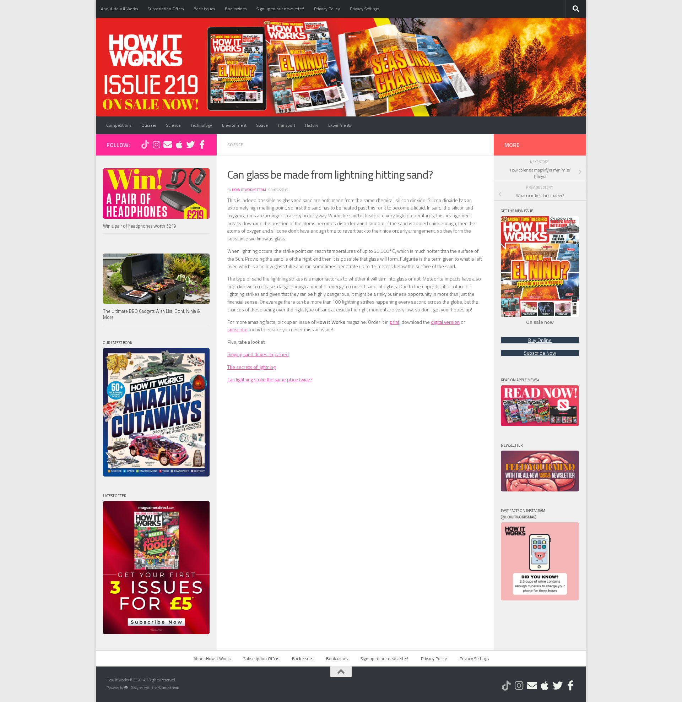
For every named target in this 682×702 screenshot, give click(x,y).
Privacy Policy (327, 8)
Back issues (204, 8)
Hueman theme (168, 687)
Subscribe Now (540, 353)
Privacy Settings (364, 8)
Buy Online (540, 340)
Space (261, 125)
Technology (201, 125)
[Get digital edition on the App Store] (179, 144)
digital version (445, 322)
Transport (286, 125)
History (311, 125)
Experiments (339, 125)
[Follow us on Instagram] (156, 144)
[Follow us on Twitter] (190, 144)
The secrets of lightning (251, 367)
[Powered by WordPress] (126, 688)
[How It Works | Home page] (145, 49)
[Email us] (167, 144)
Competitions (118, 125)
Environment (234, 125)
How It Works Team (249, 189)
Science (173, 125)
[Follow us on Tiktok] (145, 144)
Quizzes (148, 125)
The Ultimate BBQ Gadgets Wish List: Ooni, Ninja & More (151, 314)
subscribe (237, 329)
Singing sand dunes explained (258, 354)
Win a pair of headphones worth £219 (139, 226)
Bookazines (236, 8)
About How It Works (119, 8)
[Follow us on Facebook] (201, 144)
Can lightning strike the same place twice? (269, 379)
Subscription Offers (166, 8)
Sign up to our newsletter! (280, 8)
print (394, 322)
